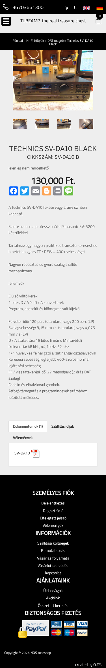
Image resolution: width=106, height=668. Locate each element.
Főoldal (18, 40)
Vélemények (23, 437)
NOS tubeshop (41, 652)
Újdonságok (53, 590)
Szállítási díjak (62, 426)
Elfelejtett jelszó (53, 518)
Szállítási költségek (53, 543)
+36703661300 (26, 7)
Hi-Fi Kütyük (35, 40)
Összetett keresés (53, 605)
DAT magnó (55, 40)
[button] (95, 21)
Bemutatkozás (53, 550)
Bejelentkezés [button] (53, 503)
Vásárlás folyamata (53, 558)
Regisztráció (53, 510)
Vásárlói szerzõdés (53, 565)
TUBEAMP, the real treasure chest (53, 20)
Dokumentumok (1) (28, 426)
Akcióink (53, 598)
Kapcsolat (53, 573)
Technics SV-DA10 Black (71, 42)
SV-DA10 (22, 453)
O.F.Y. (97, 664)
